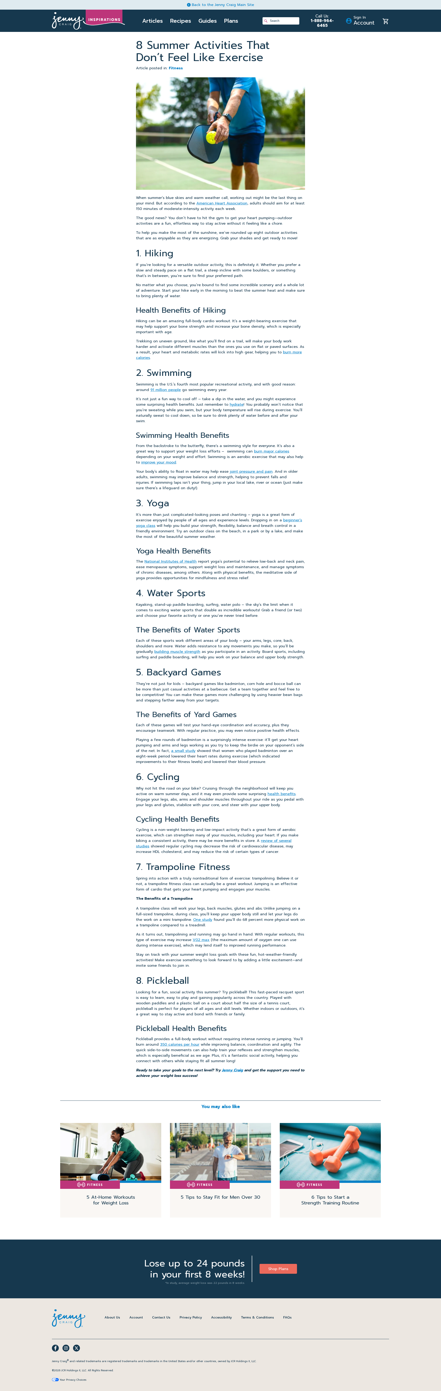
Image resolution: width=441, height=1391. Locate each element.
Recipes (180, 21)
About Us (112, 1318)
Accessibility (221, 1318)
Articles (152, 21)
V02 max (201, 940)
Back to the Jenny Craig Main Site (223, 5)
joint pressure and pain (251, 471)
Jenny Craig (232, 1070)
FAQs (287, 1318)
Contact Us (161, 1318)
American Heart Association (221, 203)
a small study (183, 751)
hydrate (236, 404)
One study (202, 919)
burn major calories (271, 451)
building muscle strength (177, 651)
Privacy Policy (191, 1318)
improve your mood (158, 462)
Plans (231, 21)
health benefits (282, 794)
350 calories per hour (179, 1044)
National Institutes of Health (170, 561)
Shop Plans (278, 1269)
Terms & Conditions (257, 1318)
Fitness (176, 68)
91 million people (165, 390)
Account (136, 1318)
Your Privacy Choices (73, 1380)
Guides (207, 21)
